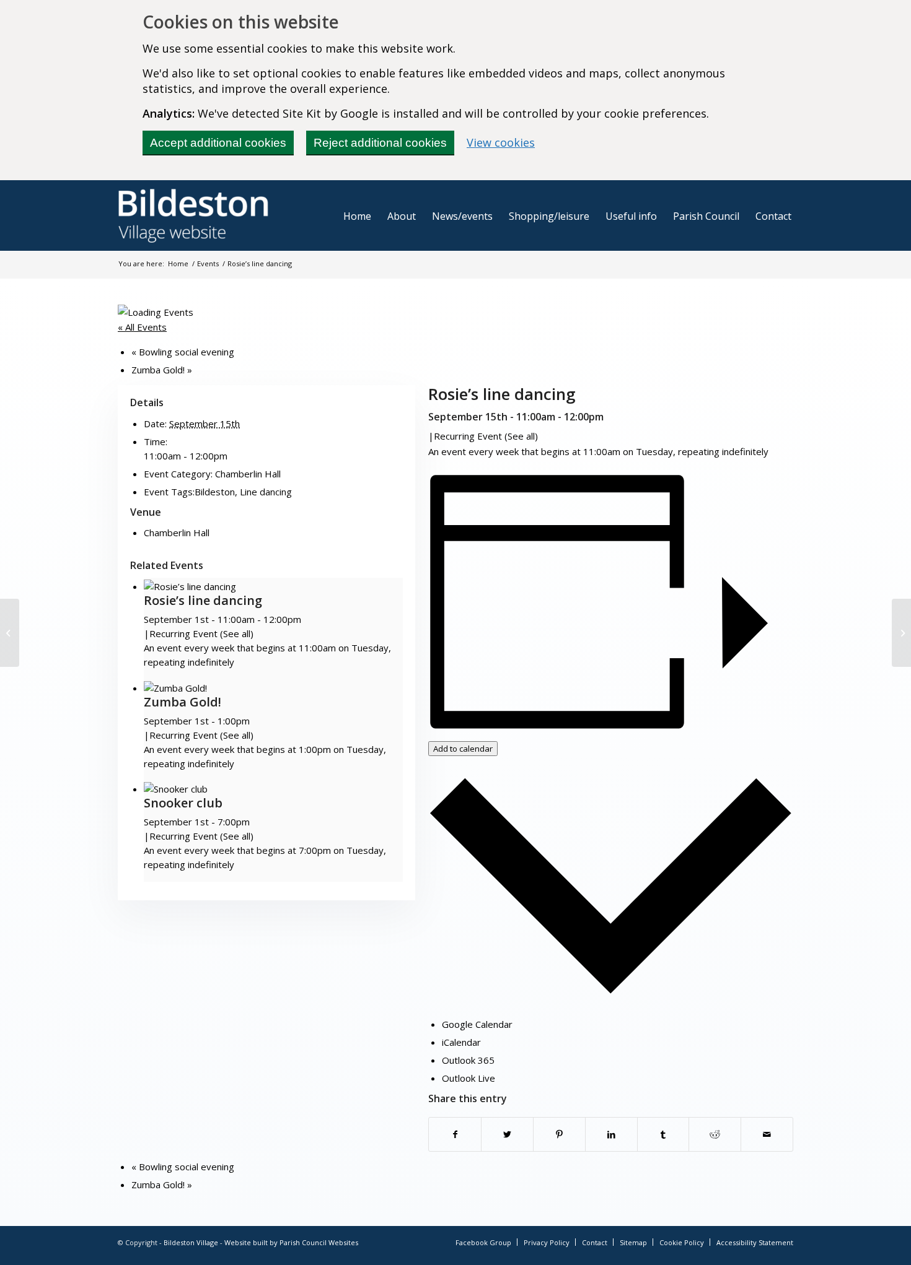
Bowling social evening (182, 352)
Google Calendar (477, 1024)
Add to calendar (463, 748)
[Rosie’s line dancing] (9, 633)
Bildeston (215, 491)
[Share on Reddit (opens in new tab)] (715, 1134)
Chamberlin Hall (248, 473)
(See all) (521, 436)
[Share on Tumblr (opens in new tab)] (663, 1134)
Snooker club (183, 802)
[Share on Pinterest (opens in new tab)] (559, 1134)
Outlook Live (468, 1078)
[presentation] (190, 586)
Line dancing (266, 491)
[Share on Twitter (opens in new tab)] (507, 1134)
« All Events (142, 327)
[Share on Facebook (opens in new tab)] (455, 1134)
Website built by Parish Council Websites (291, 1242)
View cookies (501, 142)
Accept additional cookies (218, 142)
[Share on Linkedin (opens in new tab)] (611, 1134)
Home (178, 263)
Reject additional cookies (380, 142)
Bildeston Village (191, 1242)
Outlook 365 (468, 1060)
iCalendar (461, 1042)
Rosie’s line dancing (203, 600)
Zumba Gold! (161, 369)
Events (208, 263)
